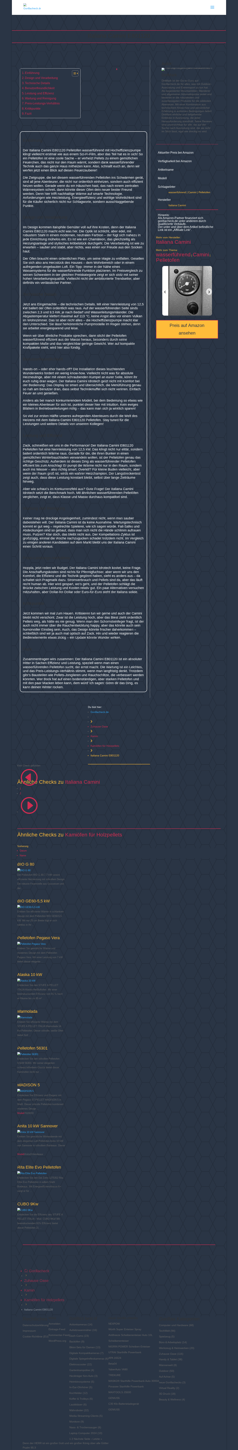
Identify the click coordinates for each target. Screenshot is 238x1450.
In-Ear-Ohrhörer (78, 1387)
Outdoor (164, 1370)
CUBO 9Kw (27, 1204)
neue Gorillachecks (170, 1382)
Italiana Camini (177, 205)
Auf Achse (165, 1376)
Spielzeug (165, 1336)
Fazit (28, 113)
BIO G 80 (25, 864)
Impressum (29, 1330)
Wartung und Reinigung (40, 98)
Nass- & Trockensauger (83, 1427)
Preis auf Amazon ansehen (187, 329)
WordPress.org (57, 1340)
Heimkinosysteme (79, 1381)
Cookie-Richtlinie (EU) (36, 1336)
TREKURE (114, 1375)
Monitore (74, 1421)
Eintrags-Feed (57, 1329)
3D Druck (164, 1393)
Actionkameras (78, 1324)
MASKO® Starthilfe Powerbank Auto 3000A (133, 1380)
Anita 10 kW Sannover (37, 1126)
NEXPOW (114, 1323)
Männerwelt (166, 1365)
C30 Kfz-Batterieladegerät (123, 1403)
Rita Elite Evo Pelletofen (39, 1167)
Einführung (32, 72)
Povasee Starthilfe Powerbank (126, 1386)
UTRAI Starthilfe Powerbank (124, 1352)
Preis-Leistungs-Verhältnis (42, 103)
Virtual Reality (167, 1387)
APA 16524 (114, 1357)
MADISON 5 (28, 1085)
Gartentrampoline (79, 1370)
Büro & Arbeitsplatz (170, 1342)
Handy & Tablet (168, 1359)
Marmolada (27, 1011)
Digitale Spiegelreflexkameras (86, 1358)
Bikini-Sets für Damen (82, 1347)
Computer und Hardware (173, 1325)
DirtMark (169, 75)
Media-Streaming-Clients (84, 1415)
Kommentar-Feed (59, 1335)
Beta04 (112, 1363)
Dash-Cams (76, 1335)
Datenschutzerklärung (36, 1325)
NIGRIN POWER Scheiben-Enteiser (129, 1346)
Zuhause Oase (99, 726)
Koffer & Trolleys (79, 1398)
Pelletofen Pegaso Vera (38, 937)
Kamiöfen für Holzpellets (105, 745)
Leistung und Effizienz (39, 93)
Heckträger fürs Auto (81, 1375)
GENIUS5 (114, 1398)
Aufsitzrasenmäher (80, 1330)
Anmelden (54, 1323)
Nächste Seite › (83, 1438)
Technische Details (37, 83)
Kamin (94, 736)
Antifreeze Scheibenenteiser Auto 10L (130, 1335)
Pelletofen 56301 (32, 1048)
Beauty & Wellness (170, 1399)
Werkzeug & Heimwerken (174, 1348)
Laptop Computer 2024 (83, 1433)
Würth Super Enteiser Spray (124, 1329)
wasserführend (177, 192)
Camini (192, 192)
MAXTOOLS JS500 (119, 1392)
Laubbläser (76, 1404)
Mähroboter (76, 1410)
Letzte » (97, 1438)
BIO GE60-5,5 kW (33, 901)
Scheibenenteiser (118, 1340)
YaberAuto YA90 (118, 1369)
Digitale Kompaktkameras (84, 1353)
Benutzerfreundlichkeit (39, 88)
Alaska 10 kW (29, 974)
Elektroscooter (77, 1364)
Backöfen (74, 1341)
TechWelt (164, 1330)
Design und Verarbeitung (41, 78)
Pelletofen (204, 192)
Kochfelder (75, 1392)
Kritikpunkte (33, 108)
